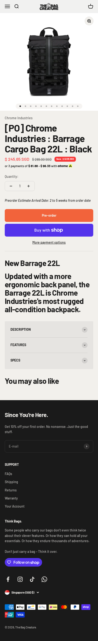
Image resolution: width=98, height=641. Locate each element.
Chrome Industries (19, 118)
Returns (11, 490)
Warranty (11, 498)
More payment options (49, 242)
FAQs (8, 474)
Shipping (11, 482)
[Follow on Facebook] (8, 579)
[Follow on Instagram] (20, 579)
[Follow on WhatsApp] (44, 579)
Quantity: (11, 176)
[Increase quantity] (28, 186)
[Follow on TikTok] (32, 579)
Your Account (14, 506)
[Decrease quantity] (11, 186)
